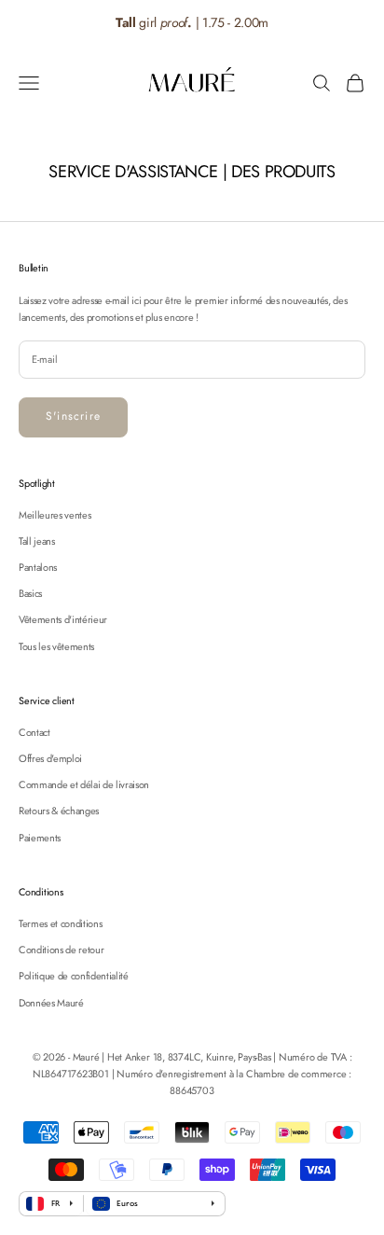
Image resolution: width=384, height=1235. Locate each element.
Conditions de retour (61, 949)
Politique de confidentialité (74, 975)
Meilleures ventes (54, 514)
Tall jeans (37, 541)
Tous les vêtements (56, 646)
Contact (34, 732)
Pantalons (38, 567)
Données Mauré (51, 1002)
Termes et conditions (60, 923)
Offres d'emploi (50, 758)
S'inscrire (73, 416)
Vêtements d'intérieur (63, 619)
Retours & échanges (59, 810)
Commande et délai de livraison (84, 784)
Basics (30, 593)
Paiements (40, 837)
